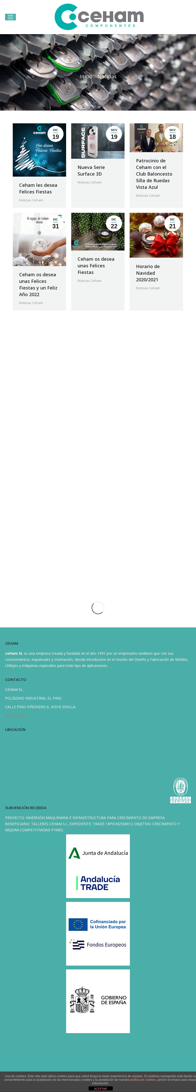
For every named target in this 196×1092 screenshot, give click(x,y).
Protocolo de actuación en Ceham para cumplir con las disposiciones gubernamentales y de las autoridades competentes (97, 546)
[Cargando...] (98, 607)
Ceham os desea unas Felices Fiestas (96, 265)
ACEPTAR (100, 1088)
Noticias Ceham (31, 200)
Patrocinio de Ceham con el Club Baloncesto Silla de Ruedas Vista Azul (154, 173)
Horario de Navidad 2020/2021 (148, 273)
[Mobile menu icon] (10, 17)
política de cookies (143, 1080)
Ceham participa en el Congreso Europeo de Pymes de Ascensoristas (37, 370)
